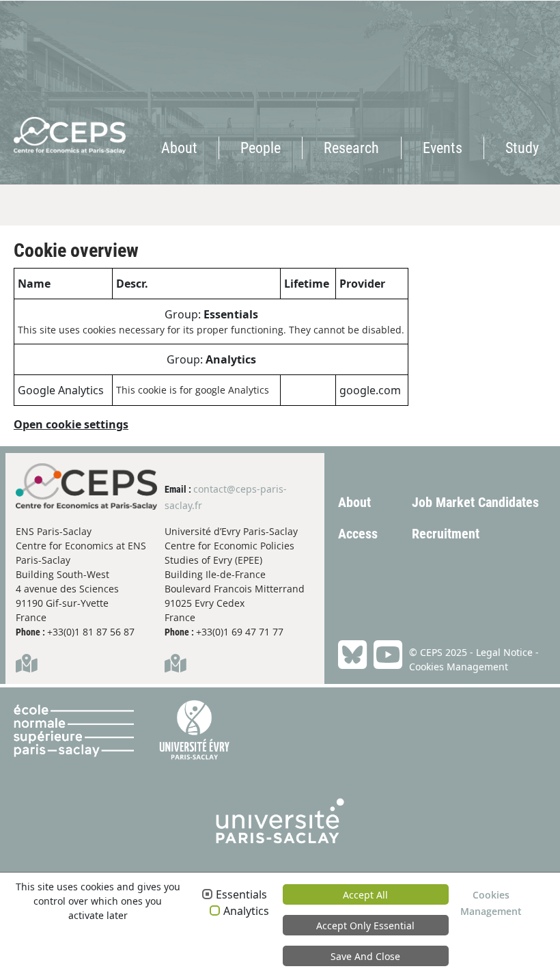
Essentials (241, 895)
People (260, 147)
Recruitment (445, 533)
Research (351, 147)
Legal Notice (504, 652)
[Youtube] (384, 656)
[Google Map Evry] (175, 666)
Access (358, 533)
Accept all (365, 894)
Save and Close (365, 956)
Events (442, 147)
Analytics (246, 911)
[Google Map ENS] (27, 666)
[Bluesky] (352, 656)
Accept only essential (365, 925)
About (179, 147)
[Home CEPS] (56, 77)
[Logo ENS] (82, 730)
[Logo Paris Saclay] (280, 814)
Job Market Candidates (475, 502)
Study (522, 147)
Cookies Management (458, 666)
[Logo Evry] (194, 730)
